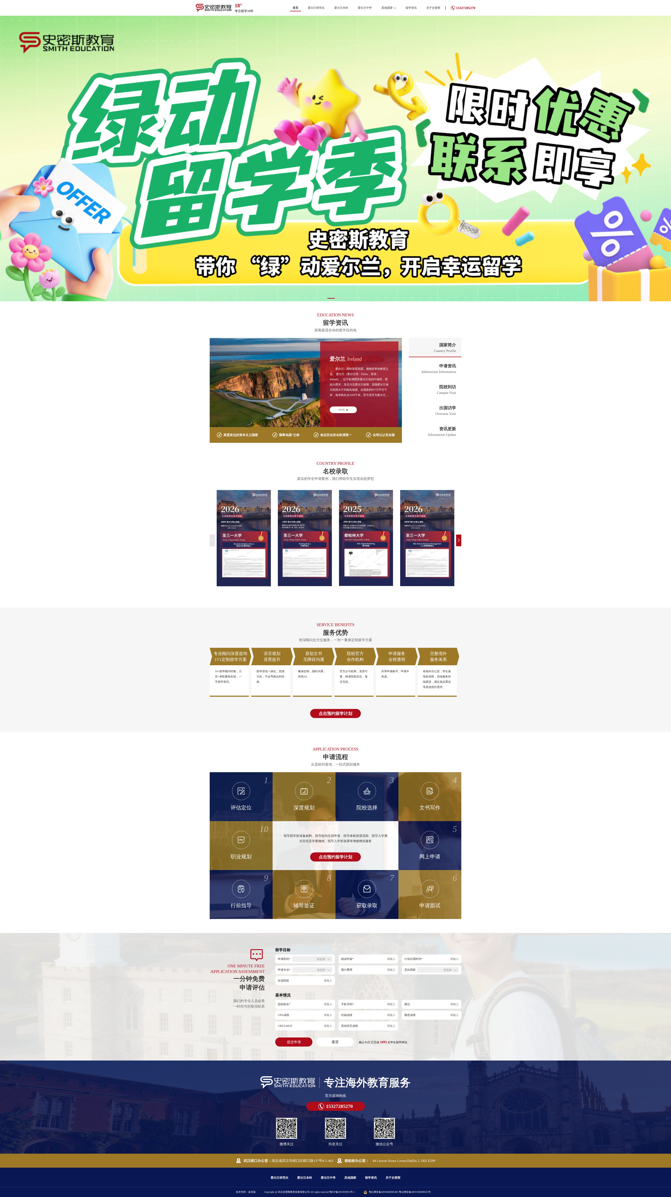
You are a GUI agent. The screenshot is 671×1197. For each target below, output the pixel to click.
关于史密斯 (433, 7)
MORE (342, 410)
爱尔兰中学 (365, 7)
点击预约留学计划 (335, 713)
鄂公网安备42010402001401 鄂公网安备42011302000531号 (400, 1192)
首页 (295, 7)
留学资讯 (411, 7)
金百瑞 (251, 1192)
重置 (335, 1042)
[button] (331, 298)
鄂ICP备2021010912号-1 (342, 1192)
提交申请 (294, 1042)
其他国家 (387, 7)
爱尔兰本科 (341, 7)
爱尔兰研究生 (316, 7)
